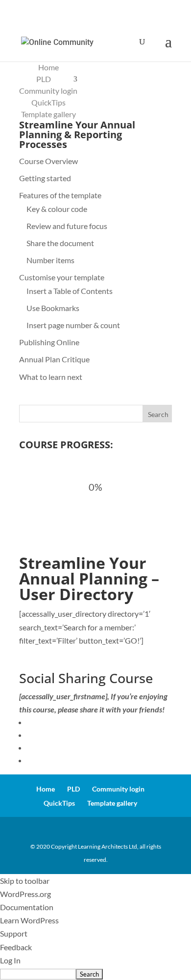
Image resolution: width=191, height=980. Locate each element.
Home (48, 67)
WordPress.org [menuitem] (25, 893)
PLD (43, 78)
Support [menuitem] (13, 933)
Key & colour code (56, 208)
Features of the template (60, 195)
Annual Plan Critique (54, 359)
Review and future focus (66, 225)
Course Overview (48, 161)
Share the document (60, 243)
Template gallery (48, 114)
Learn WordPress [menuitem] (29, 920)
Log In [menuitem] (10, 960)
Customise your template (61, 277)
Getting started (45, 178)
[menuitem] (95, 973)
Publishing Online (49, 342)
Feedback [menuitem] (16, 947)
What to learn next (50, 376)
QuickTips (48, 102)
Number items (50, 260)
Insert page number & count (73, 325)
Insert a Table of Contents (69, 290)
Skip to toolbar (24, 880)
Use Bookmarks (52, 308)
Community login (48, 90)
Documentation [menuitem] (26, 907)
